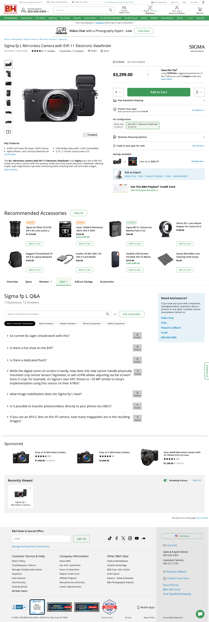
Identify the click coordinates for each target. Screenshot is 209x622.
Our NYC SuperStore (70, 565)
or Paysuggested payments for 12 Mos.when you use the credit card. (181, 74)
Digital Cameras (31, 39)
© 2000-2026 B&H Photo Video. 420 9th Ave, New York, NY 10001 (40, 617)
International (18, 578)
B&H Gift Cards (171, 589)
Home (6, 39)
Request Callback (176, 571)
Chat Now (143, 31)
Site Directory (19, 582)
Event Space (113, 573)
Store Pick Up (171, 585)
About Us (174, 2)
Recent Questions (92, 323)
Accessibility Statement (173, 617)
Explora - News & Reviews (120, 578)
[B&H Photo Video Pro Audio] (11, 9)
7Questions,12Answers (71, 51)
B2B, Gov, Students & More (30, 2)
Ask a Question (131, 314)
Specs (28, 281)
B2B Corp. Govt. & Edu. (118, 569)
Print (106, 51)
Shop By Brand (19, 586)
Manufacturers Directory (72, 582)
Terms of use (107, 617)
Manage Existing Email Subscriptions (31, 546)
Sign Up (81, 538)
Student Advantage (117, 565)
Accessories (107, 281)
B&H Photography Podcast (120, 582)
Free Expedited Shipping (177, 594)
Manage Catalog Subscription (27, 569)
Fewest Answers (68, 323)
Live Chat (194, 2)
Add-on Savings (84, 281)
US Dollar (184, 536)
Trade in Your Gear (178, 578)
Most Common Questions (20, 323)
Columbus (99, 23)
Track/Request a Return (24, 565)
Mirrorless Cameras (48, 39)
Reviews (45, 281)
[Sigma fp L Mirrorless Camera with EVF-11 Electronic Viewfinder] (60, 98)
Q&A (63, 281)
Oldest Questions (116, 323)
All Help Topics (19, 590)
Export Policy (149, 617)
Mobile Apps (147, 607)
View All (78, 213)
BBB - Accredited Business (19, 607)
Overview (12, 281)
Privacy (128, 617)
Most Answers (46, 323)
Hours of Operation (69, 569)
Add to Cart (158, 92)
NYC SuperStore (160, 2)
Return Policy (18, 560)
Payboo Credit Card (69, 573)
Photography (16, 39)
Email (17, 539)
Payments (17, 573)
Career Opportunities (70, 586)
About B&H (65, 560)
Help (184, 2)
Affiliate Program (68, 578)
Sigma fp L (63, 39)
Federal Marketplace (117, 560)
